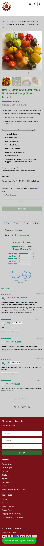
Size (3, 191)
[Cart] (39, 4)
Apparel (4, 479)
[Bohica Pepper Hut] (11, 8)
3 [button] (22, 399)
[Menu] (30, 4)
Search (4, 499)
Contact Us (6, 503)
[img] (6, 294)
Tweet (7, 223)
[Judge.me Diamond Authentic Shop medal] (16, 275)
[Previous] (16, 72)
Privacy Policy (7, 510)
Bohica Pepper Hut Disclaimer (12, 517)
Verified (20, 282)
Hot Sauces (6, 486)
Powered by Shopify (9, 532)
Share (17, 223)
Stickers (5, 471)
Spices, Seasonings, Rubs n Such (14, 489)
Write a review (24, 235)
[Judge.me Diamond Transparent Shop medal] (26, 275)
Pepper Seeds (7, 464)
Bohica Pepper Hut (14, 528)
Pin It (27, 223)
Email (37, 223)
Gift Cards (5, 475)
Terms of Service (8, 506)
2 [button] (19, 399)
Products (12, 21)
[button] (7, 101)
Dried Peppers (7, 482)
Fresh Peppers (7, 468)
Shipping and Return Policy (11, 514)
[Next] (27, 72)
